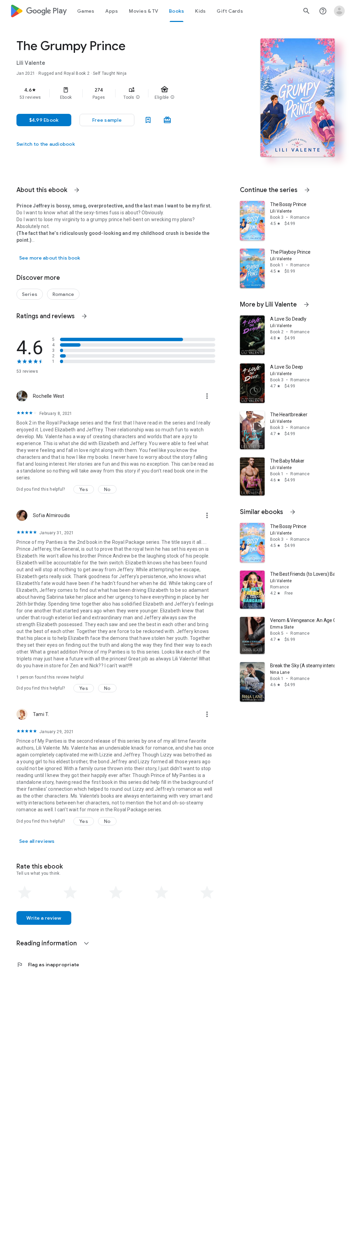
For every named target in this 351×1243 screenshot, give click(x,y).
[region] (125, 93)
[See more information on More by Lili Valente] (306, 304)
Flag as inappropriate (47, 964)
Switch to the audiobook (45, 144)
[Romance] (63, 294)
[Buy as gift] (167, 120)
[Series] (29, 294)
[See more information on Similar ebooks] (293, 512)
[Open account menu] (339, 11)
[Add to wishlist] (148, 120)
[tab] (86, 11)
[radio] (24, 892)
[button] (138, 97)
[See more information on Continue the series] (307, 190)
